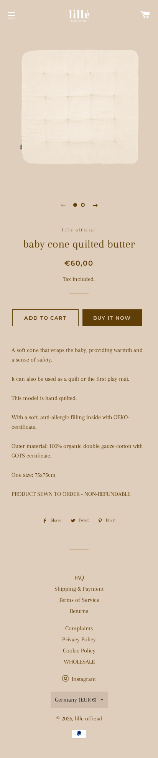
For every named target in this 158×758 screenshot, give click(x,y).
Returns (79, 611)
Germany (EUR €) (76, 699)
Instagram (83, 678)
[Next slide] (95, 205)
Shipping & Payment (79, 588)
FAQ (79, 577)
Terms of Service (79, 599)
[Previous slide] (62, 205)
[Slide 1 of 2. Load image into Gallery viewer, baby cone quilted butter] (75, 205)
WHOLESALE (79, 661)
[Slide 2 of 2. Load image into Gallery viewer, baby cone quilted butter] (83, 205)
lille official (88, 718)
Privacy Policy (79, 639)
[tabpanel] (79, 108)
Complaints (79, 628)
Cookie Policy (79, 650)
